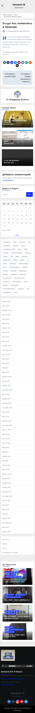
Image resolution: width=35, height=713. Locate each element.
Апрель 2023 (6, 328)
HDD (12, 256)
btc (29, 242)
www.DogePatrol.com (8, 684)
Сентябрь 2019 (7, 408)
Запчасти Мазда (23, 263)
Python (15, 260)
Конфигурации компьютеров (14, 629)
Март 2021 (5, 372)
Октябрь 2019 (6, 403)
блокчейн (13, 270)
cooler (23, 245)
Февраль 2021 (6, 377)
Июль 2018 (5, 434)
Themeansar (17, 710)
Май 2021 (5, 368)
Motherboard (6, 260)
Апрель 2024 (6, 301)
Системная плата (15, 267)
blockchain (22, 242)
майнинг (5, 285)
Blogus (27, 708)
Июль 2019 (5, 412)
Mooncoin (24, 256)
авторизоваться (7, 180)
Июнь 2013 (5, 509)
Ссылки (4, 544)
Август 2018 (6, 430)
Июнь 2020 (6, 394)
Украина (25, 267)
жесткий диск (7, 278)
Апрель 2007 (6, 531)
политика (21, 288)
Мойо (17, 572)
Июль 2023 (5, 319)
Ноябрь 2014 (6, 456)
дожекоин (23, 274)
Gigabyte (27, 252)
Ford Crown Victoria (16, 252)
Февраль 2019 (6, 421)
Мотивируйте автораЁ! (10, 552)
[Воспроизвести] (3, 666)
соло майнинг (7, 292)
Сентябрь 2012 (7, 523)
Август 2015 (6, 443)
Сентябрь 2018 (7, 425)
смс (28, 288)
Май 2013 (5, 514)
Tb (27, 260)
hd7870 (5, 256)
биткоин (5, 270)
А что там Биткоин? (11, 160)
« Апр (17, 235)
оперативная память (9, 288)
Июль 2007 (5, 527)
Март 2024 (5, 306)
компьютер (6, 281)
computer (15, 245)
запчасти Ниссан (19, 278)
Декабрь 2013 (6, 483)
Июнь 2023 (5, 323)
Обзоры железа (10, 574)
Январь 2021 (6, 381)
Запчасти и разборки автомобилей (12, 678)
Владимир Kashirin (13, 31)
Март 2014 (5, 469)
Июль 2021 (5, 359)
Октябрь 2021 (6, 346)
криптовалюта (17, 281)
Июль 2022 (5, 337)
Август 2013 (6, 500)
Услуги (4, 548)
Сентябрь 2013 (7, 496)
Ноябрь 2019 (6, 399)
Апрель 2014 (6, 465)
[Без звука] (27, 666)
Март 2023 (5, 332)
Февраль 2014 (6, 474)
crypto (19, 249)
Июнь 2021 (5, 363)
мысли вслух (14, 285)
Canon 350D (6, 245)
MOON (17, 256)
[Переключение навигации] (2, 6)
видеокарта (22, 270)
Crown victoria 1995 (8, 249)
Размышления (9, 632)
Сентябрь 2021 (7, 350)
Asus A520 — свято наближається (17, 600)
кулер (25, 281)
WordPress (13, 263)
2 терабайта (6, 242)
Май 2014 (5, 461)
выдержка (14, 274)
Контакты (5, 539)
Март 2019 (5, 416)
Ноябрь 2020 (6, 385)
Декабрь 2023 (6, 310)
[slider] (31, 665)
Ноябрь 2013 (6, 487)
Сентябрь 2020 (7, 390)
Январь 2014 (6, 478)
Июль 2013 (5, 505)
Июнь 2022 (6, 341)
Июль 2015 (5, 447)
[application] (17, 666)
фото (15, 292)
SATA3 (22, 260)
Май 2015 (5, 452)
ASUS (14, 242)
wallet (5, 263)
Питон (5, 267)
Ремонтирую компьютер (13, 577)
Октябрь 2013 (6, 492)
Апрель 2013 (6, 518)
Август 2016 (6, 438)
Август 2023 (6, 315)
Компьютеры (9, 572)
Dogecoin (5, 252)
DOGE (25, 249)
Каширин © (19, 5)
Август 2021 (6, 354)
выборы (5, 274)
